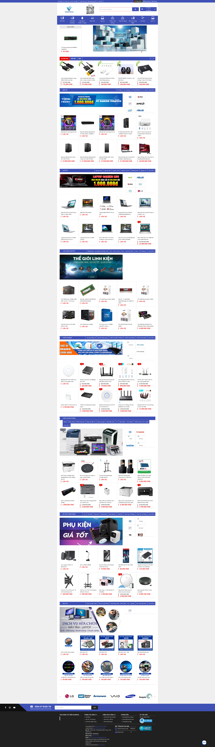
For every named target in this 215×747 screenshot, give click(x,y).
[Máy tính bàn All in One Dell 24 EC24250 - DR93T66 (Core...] (126, 148)
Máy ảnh (120, 514)
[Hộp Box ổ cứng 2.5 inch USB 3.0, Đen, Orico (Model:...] (145, 555)
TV (117, 422)
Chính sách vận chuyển (110, 717)
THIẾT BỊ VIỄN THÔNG (116, 338)
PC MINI (119, 90)
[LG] (140, 191)
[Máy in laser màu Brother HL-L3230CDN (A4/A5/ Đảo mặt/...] (126, 491)
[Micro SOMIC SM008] (87, 555)
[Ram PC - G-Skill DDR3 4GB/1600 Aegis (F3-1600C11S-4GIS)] (126, 290)
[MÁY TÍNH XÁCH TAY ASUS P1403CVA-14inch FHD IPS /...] (106, 228)
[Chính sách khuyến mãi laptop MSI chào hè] (91, 181)
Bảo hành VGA (103, 652)
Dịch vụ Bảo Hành (92, 603)
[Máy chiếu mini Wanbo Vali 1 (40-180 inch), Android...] (106, 491)
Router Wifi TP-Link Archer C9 (69, 405)
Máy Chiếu (72, 422)
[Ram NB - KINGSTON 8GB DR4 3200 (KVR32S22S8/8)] (87, 290)
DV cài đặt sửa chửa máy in (106, 677)
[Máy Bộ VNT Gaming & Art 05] (68, 122)
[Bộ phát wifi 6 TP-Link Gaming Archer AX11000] (145, 395)
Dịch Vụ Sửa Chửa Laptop (67, 652)
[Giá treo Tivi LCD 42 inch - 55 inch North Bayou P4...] (68, 581)
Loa (85, 514)
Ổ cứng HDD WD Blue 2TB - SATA (70, 47)
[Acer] (130, 177)
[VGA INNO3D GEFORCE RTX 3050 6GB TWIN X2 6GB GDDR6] (145, 315)
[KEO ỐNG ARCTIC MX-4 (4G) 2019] (126, 555)
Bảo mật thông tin (108, 721)
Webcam (96, 514)
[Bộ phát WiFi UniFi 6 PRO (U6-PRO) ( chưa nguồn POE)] (68, 370)
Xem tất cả (151, 90)
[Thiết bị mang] (91, 348)
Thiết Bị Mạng (122, 21)
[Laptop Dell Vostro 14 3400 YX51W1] (87, 228)
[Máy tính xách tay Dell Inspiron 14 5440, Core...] (145, 203)
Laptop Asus (98, 170)
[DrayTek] (130, 344)
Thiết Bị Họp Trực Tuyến (141, 422)
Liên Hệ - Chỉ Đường (90, 719)
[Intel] (130, 110)
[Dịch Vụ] (91, 619)
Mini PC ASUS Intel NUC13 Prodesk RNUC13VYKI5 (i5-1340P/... (144, 133)
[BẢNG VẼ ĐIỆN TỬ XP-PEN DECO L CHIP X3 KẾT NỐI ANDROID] (145, 466)
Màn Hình (92, 21)
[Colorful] (140, 534)
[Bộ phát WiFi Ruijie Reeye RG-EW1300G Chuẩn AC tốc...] (106, 370)
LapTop (102, 21)
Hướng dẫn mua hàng (127, 717)
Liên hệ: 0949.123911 (145, 717)
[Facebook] (5, 707)
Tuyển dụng (83, 1)
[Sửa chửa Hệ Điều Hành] (126, 668)
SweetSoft (102, 745)
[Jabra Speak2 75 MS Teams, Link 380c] (145, 581)
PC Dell (144, 90)
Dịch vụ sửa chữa (103, 603)
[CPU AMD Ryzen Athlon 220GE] (145, 290)
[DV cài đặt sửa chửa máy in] (106, 668)
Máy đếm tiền (110, 422)
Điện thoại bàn (81, 422)
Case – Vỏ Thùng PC (141, 251)
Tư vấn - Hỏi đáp (74, 1)
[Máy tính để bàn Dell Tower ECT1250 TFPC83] (68, 148)
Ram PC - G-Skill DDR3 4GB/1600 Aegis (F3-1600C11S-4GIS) (126, 301)
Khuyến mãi (64, 58)
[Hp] (130, 97)
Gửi (95, 707)
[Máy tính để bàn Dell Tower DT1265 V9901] (106, 148)
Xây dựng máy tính (92, 1)
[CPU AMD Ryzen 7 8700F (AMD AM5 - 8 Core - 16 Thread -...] (68, 290)
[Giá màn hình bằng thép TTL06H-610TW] (106, 466)
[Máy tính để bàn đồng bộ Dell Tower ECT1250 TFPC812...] (87, 148)
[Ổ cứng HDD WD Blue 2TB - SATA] (70, 38)
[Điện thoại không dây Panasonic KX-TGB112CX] (126, 466)
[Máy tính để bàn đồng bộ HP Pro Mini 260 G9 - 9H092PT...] (87, 122)
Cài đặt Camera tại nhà (144, 677)
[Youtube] (14, 707)
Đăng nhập (147, 1)
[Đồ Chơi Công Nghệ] (91, 531)
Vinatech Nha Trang (68, 718)
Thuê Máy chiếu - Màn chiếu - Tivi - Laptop (122, 603)
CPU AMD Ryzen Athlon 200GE (107, 299)
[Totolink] (140, 351)
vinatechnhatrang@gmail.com (97, 737)
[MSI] (140, 97)
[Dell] (140, 184)
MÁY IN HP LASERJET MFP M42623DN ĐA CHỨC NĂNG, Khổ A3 (68, 477)
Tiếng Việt (138, 1)
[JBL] (130, 534)
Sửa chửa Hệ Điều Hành (124, 677)
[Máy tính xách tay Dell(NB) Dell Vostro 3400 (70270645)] (126, 228)
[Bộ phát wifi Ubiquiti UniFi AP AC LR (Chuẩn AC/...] (106, 395)
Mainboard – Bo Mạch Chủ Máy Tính (98, 251)
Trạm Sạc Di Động (129, 514)
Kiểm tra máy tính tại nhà (86, 677)
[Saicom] (130, 358)
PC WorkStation (136, 90)
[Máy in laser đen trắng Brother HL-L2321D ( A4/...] (87, 491)
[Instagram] (10, 707)
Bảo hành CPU (84, 652)
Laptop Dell (116, 170)
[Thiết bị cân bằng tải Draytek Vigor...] (87, 395)
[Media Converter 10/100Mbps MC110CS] (87, 370)
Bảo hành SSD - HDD (123, 652)
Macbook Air (134, 170)
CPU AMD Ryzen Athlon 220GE (145, 299)
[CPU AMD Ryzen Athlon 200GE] (106, 290)
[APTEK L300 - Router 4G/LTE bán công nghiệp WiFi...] (145, 370)
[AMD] (140, 103)
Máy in (65, 422)
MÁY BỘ (62, 21)
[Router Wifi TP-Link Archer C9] (68, 395)
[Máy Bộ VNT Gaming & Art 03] (106, 122)
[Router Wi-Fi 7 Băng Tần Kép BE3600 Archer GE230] (126, 395)
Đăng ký (155, 1)
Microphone (112, 514)
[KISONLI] (140, 521)
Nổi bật (73, 58)
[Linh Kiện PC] (91, 267)
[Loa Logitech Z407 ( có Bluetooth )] (68, 555)
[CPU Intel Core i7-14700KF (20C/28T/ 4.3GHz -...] (106, 315)
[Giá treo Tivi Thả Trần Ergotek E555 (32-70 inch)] (87, 581)
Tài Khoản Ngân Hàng (90, 721)
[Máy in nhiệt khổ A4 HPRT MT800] (68, 491)
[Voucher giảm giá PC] (91, 100)
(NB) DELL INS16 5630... (86, 212)
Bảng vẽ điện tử (90, 422)
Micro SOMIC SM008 (85, 565)
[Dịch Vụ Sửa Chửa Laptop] (68, 643)
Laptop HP (143, 170)
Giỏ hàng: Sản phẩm (148, 9)
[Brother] (130, 445)
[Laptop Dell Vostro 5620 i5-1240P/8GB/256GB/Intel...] (126, 203)
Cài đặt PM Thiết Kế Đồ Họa (68, 677)
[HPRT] (130, 438)
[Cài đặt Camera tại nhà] (145, 668)
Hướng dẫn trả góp (127, 721)
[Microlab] (140, 528)
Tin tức (66, 1)
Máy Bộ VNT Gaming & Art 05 (68, 132)
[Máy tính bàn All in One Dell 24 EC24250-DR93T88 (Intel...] (145, 148)
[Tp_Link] (140, 344)
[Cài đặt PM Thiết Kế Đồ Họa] (68, 668)
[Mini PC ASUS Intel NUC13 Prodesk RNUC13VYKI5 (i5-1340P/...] (145, 122)
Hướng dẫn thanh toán (128, 719)
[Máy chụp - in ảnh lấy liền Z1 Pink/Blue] (106, 581)
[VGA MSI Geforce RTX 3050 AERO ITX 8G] (68, 315)
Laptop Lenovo (125, 170)
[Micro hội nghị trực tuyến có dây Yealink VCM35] (87, 466)
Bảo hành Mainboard (143, 652)
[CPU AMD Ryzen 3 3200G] (87, 315)
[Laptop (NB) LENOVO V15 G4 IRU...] (106, 203)
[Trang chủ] (69, 9)
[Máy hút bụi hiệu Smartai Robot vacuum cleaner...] (126, 581)
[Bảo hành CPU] (87, 643)
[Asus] (140, 110)
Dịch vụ (153, 21)
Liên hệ (100, 1)
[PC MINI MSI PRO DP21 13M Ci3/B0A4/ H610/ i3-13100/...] (126, 122)
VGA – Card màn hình (127, 251)
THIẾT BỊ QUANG (129, 338)
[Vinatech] (130, 103)
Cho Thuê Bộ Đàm (141, 603)
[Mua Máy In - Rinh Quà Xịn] (119, 39)
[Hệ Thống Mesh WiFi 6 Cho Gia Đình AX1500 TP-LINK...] (126, 370)
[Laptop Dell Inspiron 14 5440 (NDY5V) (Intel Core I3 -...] (68, 228)
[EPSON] (140, 438)
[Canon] (140, 432)
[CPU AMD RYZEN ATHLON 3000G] (126, 315)
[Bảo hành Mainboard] (145, 643)
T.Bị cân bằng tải (91, 338)
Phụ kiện (142, 21)
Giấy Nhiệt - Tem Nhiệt (125, 422)
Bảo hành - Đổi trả (108, 719)
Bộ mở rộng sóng (103, 338)
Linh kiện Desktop (72, 22)
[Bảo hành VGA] (106, 643)
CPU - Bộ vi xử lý (115, 251)
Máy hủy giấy (101, 422)
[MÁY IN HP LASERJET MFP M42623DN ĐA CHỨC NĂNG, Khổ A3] (68, 466)
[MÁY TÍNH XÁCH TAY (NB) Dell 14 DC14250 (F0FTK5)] (145, 228)
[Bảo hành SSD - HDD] (126, 643)
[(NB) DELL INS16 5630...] (87, 203)
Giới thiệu (60, 1)
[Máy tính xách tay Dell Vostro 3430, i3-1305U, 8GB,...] (68, 203)
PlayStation (104, 514)
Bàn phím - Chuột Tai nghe (82, 22)
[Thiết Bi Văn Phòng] (91, 442)
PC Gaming (127, 90)
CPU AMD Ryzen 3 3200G (86, 324)
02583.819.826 (95, 735)
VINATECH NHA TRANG (100, 726)
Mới (80, 58)
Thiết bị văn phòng (112, 22)
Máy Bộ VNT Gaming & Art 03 (107, 132)
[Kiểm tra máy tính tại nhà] (87, 668)
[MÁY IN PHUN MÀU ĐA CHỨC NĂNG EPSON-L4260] (145, 491)
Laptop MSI (107, 170)
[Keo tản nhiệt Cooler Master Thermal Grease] (106, 555)
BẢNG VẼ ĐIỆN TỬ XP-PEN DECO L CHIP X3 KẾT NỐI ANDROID (144, 477)
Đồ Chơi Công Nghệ (132, 22)
